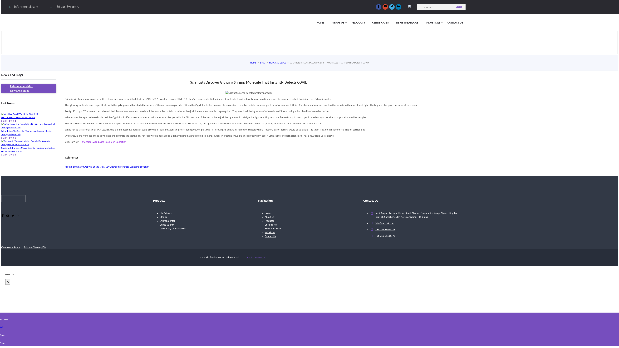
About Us (269, 217)
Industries (433, 22)
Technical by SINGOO (255, 257)
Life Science (166, 213)
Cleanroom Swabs (10, 247)
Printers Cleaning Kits (35, 247)
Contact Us (455, 22)
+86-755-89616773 (67, 7)
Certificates (380, 22)
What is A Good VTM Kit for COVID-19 (18, 117)
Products (358, 22)
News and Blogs (407, 22)
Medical (164, 217)
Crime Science (167, 225)
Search (459, 7)
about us (338, 22)
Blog (262, 63)
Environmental (167, 221)
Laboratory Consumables (173, 228)
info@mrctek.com (26, 7)
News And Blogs (273, 228)
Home (320, 22)
